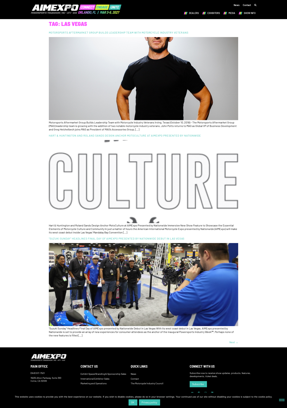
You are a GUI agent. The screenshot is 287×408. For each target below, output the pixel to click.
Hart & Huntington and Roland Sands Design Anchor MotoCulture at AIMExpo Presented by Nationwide (125, 135)
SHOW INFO (250, 12)
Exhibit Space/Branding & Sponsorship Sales (103, 373)
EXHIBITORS (213, 12)
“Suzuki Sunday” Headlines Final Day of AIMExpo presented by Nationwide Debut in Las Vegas (116, 238)
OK (132, 402)
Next (233, 342)
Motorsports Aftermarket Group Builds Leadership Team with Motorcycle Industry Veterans (118, 32)
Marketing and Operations (94, 383)
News (236, 5)
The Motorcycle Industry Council (147, 383)
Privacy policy (149, 402)
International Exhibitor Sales (95, 378)
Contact (247, 5)
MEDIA (232, 12)
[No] (282, 400)
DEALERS (194, 12)
